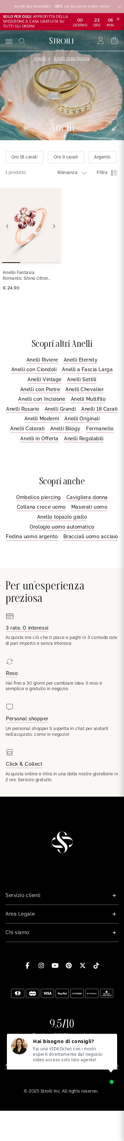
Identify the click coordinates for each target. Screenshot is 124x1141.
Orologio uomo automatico (62, 527)
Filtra (102, 172)
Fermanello (100, 428)
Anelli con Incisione (41, 399)
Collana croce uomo (41, 507)
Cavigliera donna (87, 497)
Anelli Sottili (81, 379)
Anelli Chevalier (84, 389)
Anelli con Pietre (40, 389)
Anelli (40, 58)
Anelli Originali (82, 418)
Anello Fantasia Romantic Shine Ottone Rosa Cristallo (27, 275)
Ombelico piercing (38, 497)
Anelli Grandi (60, 409)
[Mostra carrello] (114, 40)
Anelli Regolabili (84, 438)
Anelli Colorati (27, 428)
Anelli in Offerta (39, 438)
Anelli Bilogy (65, 428)
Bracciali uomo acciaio (90, 536)
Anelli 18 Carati (99, 409)
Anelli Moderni (41, 418)
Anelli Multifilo (88, 399)
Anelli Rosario (22, 409)
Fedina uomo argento (32, 536)
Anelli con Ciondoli (34, 369)
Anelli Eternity (80, 360)
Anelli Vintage (45, 379)
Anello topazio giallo (62, 517)
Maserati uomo (89, 507)
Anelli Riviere (42, 360)
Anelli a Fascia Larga (87, 369)
